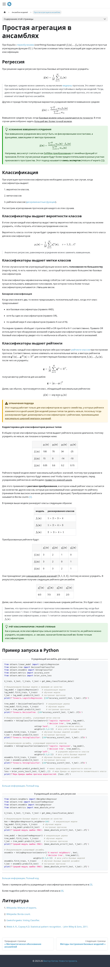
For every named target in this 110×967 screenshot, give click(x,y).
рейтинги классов (80, 349)
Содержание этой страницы (18, 19)
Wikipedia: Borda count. (18, 914)
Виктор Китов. (50, 960)
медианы (67, 85)
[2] (30, 496)
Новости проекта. (68, 960)
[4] (62, 890)
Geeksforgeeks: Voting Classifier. (23, 920)
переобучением (25, 44)
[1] (102, 160)
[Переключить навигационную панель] (4, 4)
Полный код (32, 785)
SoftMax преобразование (57, 153)
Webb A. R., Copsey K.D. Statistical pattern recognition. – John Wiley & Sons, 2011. (47, 926)
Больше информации (13, 785)
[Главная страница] (4, 12)
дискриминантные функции (40, 201)
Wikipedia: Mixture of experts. (21, 907)
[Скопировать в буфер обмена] (104, 664)
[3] (91, 884)
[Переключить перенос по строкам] (99, 664)
